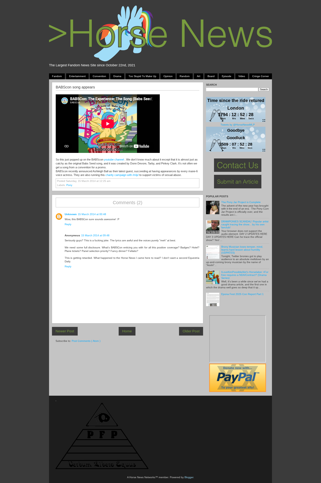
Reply (68, 224)
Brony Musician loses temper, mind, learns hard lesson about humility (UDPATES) (242, 249)
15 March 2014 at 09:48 (95, 235)
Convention (99, 76)
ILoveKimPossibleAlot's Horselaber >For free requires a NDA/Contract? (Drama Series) (244, 275)
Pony (69, 185)
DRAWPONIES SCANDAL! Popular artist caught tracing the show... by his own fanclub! (244, 224)
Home (127, 331)
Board (211, 76)
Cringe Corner (260, 76)
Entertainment (77, 76)
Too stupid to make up (142, 76)
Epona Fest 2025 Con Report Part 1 (242, 294)
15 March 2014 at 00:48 (92, 214)
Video (241, 76)
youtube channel (114, 159)
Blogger (188, 477)
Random (185, 76)
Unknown (71, 214)
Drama (117, 76)
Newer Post (65, 331)
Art (198, 76)
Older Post (191, 331)
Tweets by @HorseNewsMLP (238, 124)
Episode (226, 76)
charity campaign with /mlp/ (122, 175)
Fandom (57, 76)
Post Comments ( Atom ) (86, 341)
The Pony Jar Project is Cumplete (241, 202)
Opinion (168, 76)
